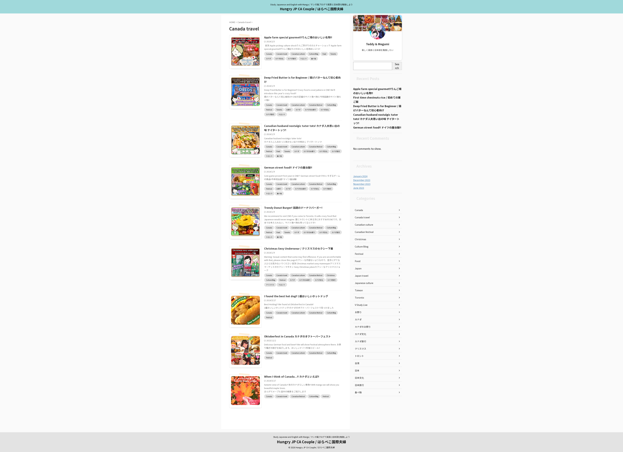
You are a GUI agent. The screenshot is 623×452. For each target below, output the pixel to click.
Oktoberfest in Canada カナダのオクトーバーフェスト (297, 336)
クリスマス (360, 348)
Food (357, 261)
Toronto (359, 297)
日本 (357, 370)
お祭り (358, 312)
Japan (358, 268)
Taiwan (359, 290)
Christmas (360, 239)
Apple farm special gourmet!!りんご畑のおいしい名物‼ (298, 37)
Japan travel (361, 275)
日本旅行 (359, 385)
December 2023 (361, 180)
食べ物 (358, 392)
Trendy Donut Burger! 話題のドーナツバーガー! (293, 208)
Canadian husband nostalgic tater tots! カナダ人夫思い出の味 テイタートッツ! (376, 119)
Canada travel (362, 217)
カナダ (358, 319)
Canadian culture (364, 224)
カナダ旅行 (360, 341)
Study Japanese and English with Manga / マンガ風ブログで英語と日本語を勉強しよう (311, 436)
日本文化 (359, 377)
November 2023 (361, 184)
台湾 (357, 363)
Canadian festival (364, 232)
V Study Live (361, 304)
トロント (359, 356)
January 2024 (360, 176)
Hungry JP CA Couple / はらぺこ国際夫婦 (311, 8)
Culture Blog (361, 246)
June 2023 (358, 187)
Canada (359, 210)
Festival (359, 253)
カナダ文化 (360, 334)
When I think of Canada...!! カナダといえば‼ (291, 376)
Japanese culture (364, 283)
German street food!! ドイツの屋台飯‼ (288, 167)
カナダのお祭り (363, 326)
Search (397, 66)
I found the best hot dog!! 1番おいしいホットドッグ (296, 296)
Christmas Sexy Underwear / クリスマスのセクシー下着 (298, 248)
